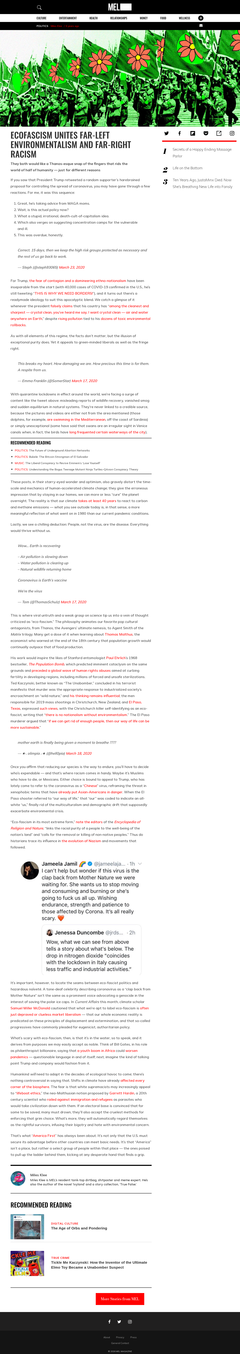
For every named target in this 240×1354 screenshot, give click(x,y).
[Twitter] (166, 133)
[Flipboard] (192, 133)
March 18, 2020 (78, 753)
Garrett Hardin (121, 1093)
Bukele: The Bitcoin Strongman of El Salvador (51, 456)
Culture (41, 18)
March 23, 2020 (71, 267)
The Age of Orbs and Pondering (79, 1228)
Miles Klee (56, 26)
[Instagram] (232, 133)
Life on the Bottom (188, 168)
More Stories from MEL (120, 1299)
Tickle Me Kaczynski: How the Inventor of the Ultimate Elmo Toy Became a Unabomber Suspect (99, 1264)
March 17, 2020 (84, 381)
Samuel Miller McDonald (30, 1008)
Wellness (184, 18)
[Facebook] (179, 133)
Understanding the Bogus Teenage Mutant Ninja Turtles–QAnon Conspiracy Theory (76, 469)
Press (133, 1337)
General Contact (120, 1343)
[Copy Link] (218, 133)
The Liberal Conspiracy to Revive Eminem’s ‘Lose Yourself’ (57, 463)
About (106, 1337)
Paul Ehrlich (116, 658)
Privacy (120, 1337)
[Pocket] (205, 133)
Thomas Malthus (119, 634)
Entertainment (68, 18)
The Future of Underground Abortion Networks (52, 450)
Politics (42, 26)
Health (93, 18)
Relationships (118, 18)
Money (144, 18)
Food (163, 18)
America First (44, 1135)
